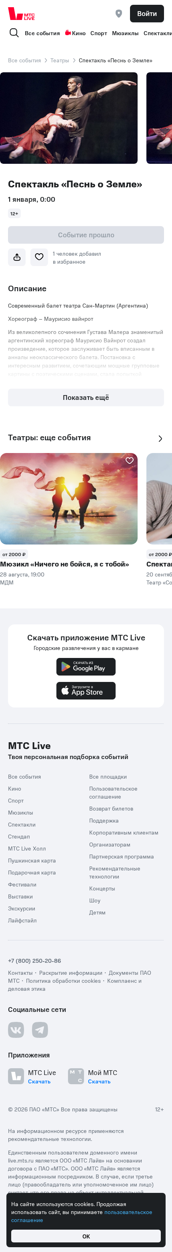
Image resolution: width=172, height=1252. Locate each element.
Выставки (20, 896)
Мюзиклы (125, 33)
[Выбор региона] (119, 13)
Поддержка (104, 820)
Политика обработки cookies (63, 980)
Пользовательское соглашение (113, 792)
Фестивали (22, 884)
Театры (59, 60)
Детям (97, 912)
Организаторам (109, 844)
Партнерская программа (121, 856)
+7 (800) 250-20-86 (34, 960)
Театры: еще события (49, 437)
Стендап (19, 836)
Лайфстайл (22, 920)
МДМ (7, 582)
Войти (147, 13)
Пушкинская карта (32, 860)
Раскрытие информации (70, 972)
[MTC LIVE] (21, 13)
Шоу (94, 900)
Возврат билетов (111, 808)
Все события (42, 33)
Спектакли (22, 824)
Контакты (20, 972)
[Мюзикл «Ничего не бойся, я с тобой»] (69, 499)
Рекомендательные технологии (114, 872)
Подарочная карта (32, 872)
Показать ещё (86, 397)
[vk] (16, 1030)
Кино (79, 33)
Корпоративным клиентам (123, 832)
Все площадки (108, 776)
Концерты (102, 888)
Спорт (98, 33)
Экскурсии (21, 908)
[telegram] (40, 1030)
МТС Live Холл (27, 848)
